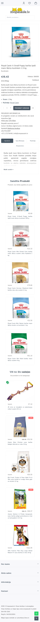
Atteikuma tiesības (13, 128)
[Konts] (25, 3)
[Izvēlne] (3, 3)
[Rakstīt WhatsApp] (36, 613)
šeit (10, 118)
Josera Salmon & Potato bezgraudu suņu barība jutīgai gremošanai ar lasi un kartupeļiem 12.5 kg (20, 516)
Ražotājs (33, 141)
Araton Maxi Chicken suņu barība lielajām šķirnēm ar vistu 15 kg (20, 443)
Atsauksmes (20, 146)
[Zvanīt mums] (36, 618)
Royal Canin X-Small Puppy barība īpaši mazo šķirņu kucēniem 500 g (20, 217)
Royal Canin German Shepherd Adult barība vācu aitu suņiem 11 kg (20, 289)
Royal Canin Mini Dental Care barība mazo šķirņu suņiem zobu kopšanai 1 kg (20, 253)
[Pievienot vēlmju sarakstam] (33, 108)
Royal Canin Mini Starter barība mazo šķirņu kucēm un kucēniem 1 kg (20, 324)
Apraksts (7, 141)
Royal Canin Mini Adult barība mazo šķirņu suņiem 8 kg (20, 359)
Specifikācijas (20, 141)
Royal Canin (14, 103)
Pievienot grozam (22, 108)
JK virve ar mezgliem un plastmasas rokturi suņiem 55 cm (20, 408)
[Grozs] (37, 3)
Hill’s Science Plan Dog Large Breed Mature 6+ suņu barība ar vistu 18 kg (20, 551)
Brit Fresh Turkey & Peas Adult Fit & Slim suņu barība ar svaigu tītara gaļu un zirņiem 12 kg (20, 479)
